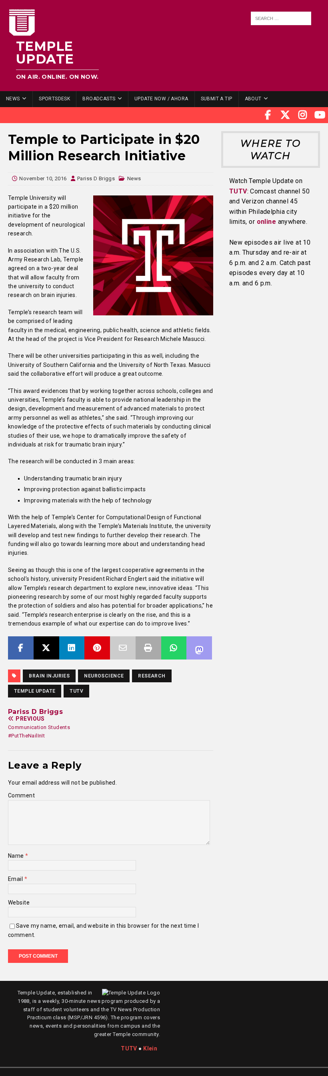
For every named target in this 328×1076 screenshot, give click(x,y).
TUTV (76, 691)
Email (16, 879)
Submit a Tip (216, 99)
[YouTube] (320, 115)
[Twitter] (285, 115)
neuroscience (104, 676)
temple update (34, 691)
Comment (21, 795)
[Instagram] (303, 115)
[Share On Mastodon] (199, 648)
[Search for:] (280, 18)
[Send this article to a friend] (123, 648)
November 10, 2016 (42, 178)
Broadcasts (98, 99)
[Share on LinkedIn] (72, 648)
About (253, 99)
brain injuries (49, 676)
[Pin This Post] (97, 648)
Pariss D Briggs (96, 178)
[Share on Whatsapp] (174, 648)
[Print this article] (148, 648)
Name (16, 856)
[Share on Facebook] (21, 648)
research (151, 676)
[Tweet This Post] (46, 648)
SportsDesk (54, 99)
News (13, 99)
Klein (150, 1048)
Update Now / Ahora (161, 99)
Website (19, 902)
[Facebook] (268, 115)
